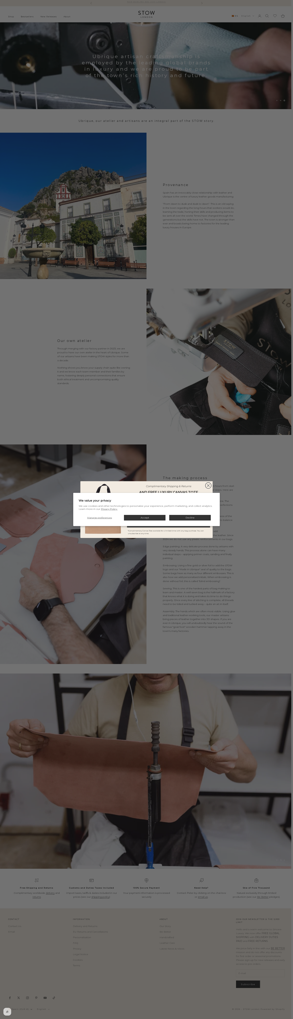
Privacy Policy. (109, 509)
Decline (189, 517)
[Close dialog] (208, 485)
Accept (145, 517)
